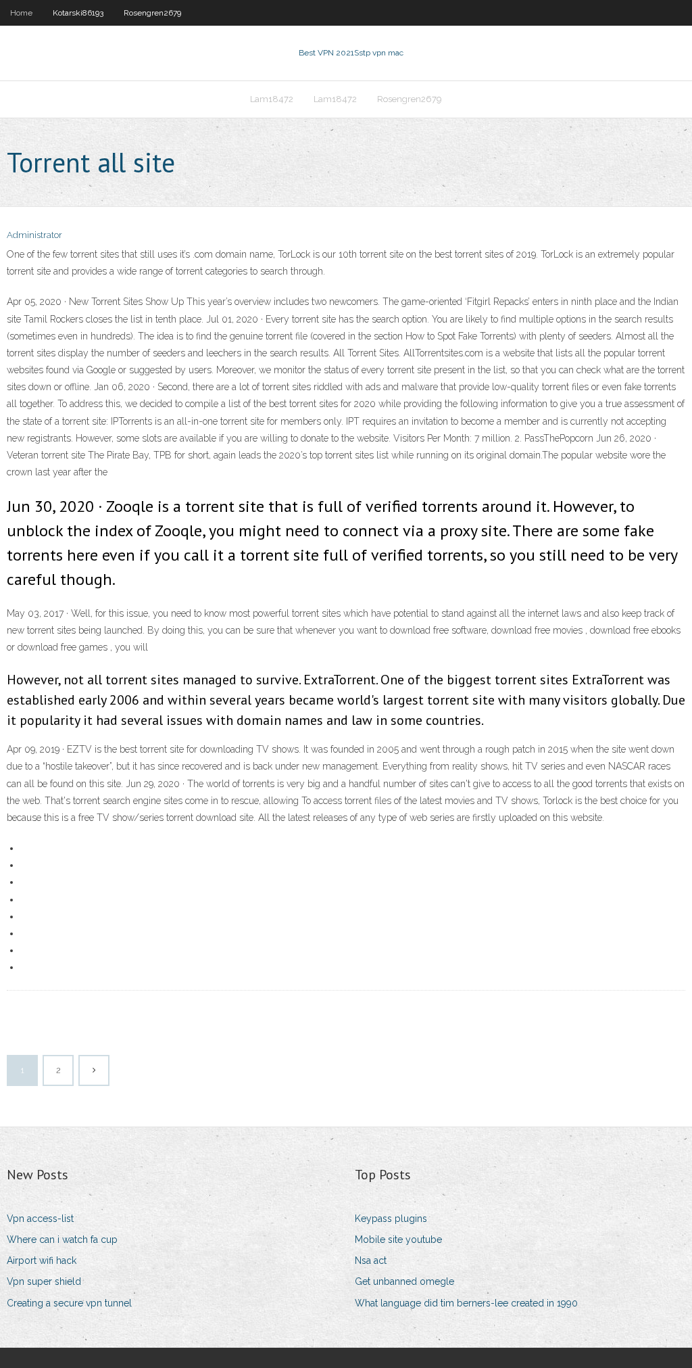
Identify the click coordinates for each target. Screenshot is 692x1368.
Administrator (34, 235)
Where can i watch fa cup (62, 1239)
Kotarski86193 (78, 13)
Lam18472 (271, 99)
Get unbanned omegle (404, 1281)
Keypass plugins (391, 1218)
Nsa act (371, 1260)
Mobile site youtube (398, 1239)
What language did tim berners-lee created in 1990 (466, 1303)
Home (21, 13)
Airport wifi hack (41, 1260)
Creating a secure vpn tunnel (69, 1303)
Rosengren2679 (152, 13)
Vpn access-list (40, 1218)
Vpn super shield (44, 1281)
